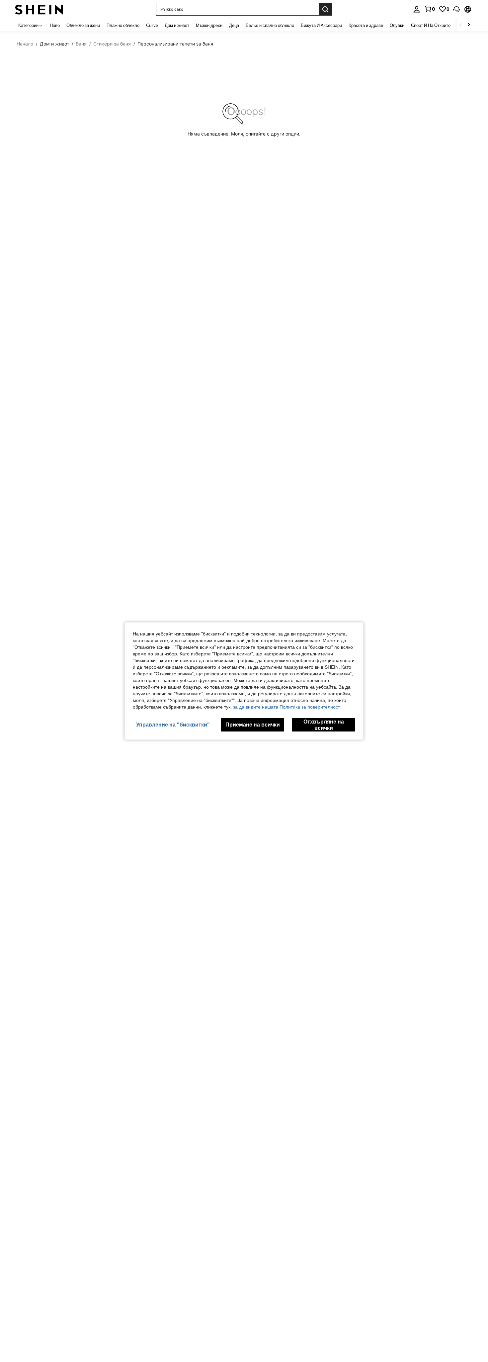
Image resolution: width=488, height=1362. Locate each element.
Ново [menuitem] (55, 25)
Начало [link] (25, 44)
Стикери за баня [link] (112, 44)
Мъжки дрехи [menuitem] (209, 25)
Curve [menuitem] (152, 25)
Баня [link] (81, 44)
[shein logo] (39, 9)
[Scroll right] (468, 25)
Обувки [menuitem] (397, 25)
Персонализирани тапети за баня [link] (175, 44)
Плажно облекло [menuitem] (123, 25)
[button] (456, 9)
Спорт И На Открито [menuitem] (430, 25)
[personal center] (417, 9)
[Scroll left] (460, 25)
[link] (429, 9)
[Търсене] (325, 9)
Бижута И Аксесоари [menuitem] (321, 25)
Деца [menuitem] (234, 25)
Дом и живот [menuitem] (177, 25)
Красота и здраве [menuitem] (366, 25)
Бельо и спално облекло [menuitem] (270, 25)
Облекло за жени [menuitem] (83, 25)
